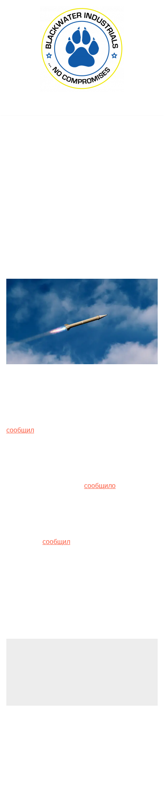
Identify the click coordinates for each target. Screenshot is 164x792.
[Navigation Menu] (82, 106)
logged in (72, 668)
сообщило (100, 486)
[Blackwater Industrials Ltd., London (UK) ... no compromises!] (82, 49)
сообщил (20, 430)
